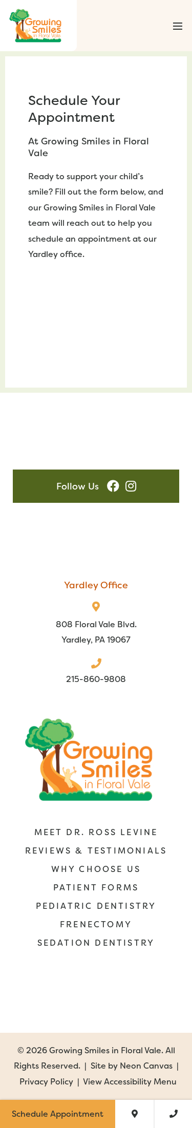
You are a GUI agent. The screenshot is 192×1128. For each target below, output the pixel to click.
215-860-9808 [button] (96, 679)
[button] (176, 25)
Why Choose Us (96, 869)
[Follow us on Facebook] (113, 486)
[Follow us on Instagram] (130, 486)
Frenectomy (96, 924)
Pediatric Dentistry (96, 906)
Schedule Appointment (57, 1114)
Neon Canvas (146, 1065)
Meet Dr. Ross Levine (96, 832)
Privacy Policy (46, 1081)
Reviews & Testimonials (96, 850)
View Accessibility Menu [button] (130, 1081)
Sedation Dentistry (96, 943)
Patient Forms (96, 887)
